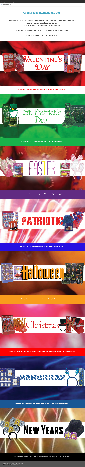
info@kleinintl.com (15, 2)
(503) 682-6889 (7, 2)
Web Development (7, 464)
